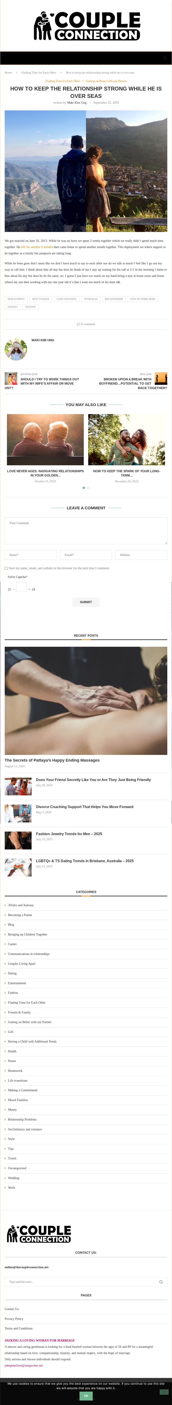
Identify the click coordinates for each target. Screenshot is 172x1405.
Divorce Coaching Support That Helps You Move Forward (84, 807)
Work (11, 1187)
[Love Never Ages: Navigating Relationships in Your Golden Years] (45, 439)
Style (11, 1139)
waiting (30, 306)
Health (12, 1051)
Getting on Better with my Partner (30, 1022)
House (12, 1061)
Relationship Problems (22, 1119)
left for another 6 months (36, 247)
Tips (11, 1148)
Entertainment (17, 983)
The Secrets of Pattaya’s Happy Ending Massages (52, 760)
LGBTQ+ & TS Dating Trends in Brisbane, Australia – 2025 (85, 861)
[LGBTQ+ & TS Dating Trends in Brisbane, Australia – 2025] (18, 867)
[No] (164, 1392)
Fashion (13, 992)
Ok (86, 1396)
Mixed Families (18, 1100)
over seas (90, 299)
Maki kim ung (76, 102)
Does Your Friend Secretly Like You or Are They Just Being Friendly (93, 780)
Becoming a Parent (20, 915)
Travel (12, 1158)
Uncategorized (17, 1168)
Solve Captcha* (18, 577)
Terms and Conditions (18, 1328)
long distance (66, 299)
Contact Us (12, 1309)
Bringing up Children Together (27, 934)
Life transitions (17, 1080)
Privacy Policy (14, 1319)
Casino (12, 944)
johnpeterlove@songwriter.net (24, 1365)
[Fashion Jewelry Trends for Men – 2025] (18, 840)
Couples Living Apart (21, 963)
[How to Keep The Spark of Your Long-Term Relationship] (126, 439)
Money (12, 1109)
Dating (12, 973)
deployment (16, 299)
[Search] (165, 58)
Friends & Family (19, 1012)
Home (8, 72)
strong (12, 306)
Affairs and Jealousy (21, 905)
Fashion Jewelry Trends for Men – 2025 (69, 834)
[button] (13, 451)
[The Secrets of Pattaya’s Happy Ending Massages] (86, 701)
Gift (10, 1032)
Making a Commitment (22, 1090)
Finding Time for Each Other (39, 72)
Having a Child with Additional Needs (32, 1041)
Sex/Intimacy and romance (25, 1129)
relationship (114, 299)
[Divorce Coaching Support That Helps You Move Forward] (18, 813)
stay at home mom (142, 299)
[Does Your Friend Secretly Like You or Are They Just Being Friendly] (18, 786)
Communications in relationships (28, 954)
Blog (11, 924)
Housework (15, 1070)
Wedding (13, 1178)
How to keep (40, 299)
